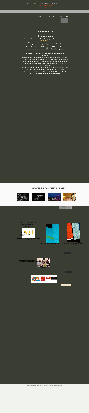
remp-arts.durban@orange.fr (53, 385)
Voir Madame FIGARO (24, 234)
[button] (47, 3)
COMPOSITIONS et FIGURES (28, 226)
